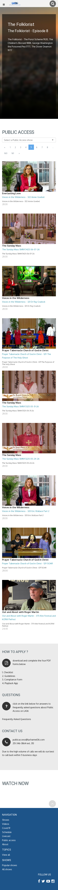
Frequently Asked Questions (16, 719)
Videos (5, 824)
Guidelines (10, 676)
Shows (5, 819)
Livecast (6, 836)
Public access (9, 840)
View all (6, 854)
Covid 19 (6, 828)
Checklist (8, 672)
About (5, 844)
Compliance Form (13, 679)
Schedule (7, 832)
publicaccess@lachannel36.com (29, 739)
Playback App (11, 683)
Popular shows (9, 865)
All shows (7, 869)
